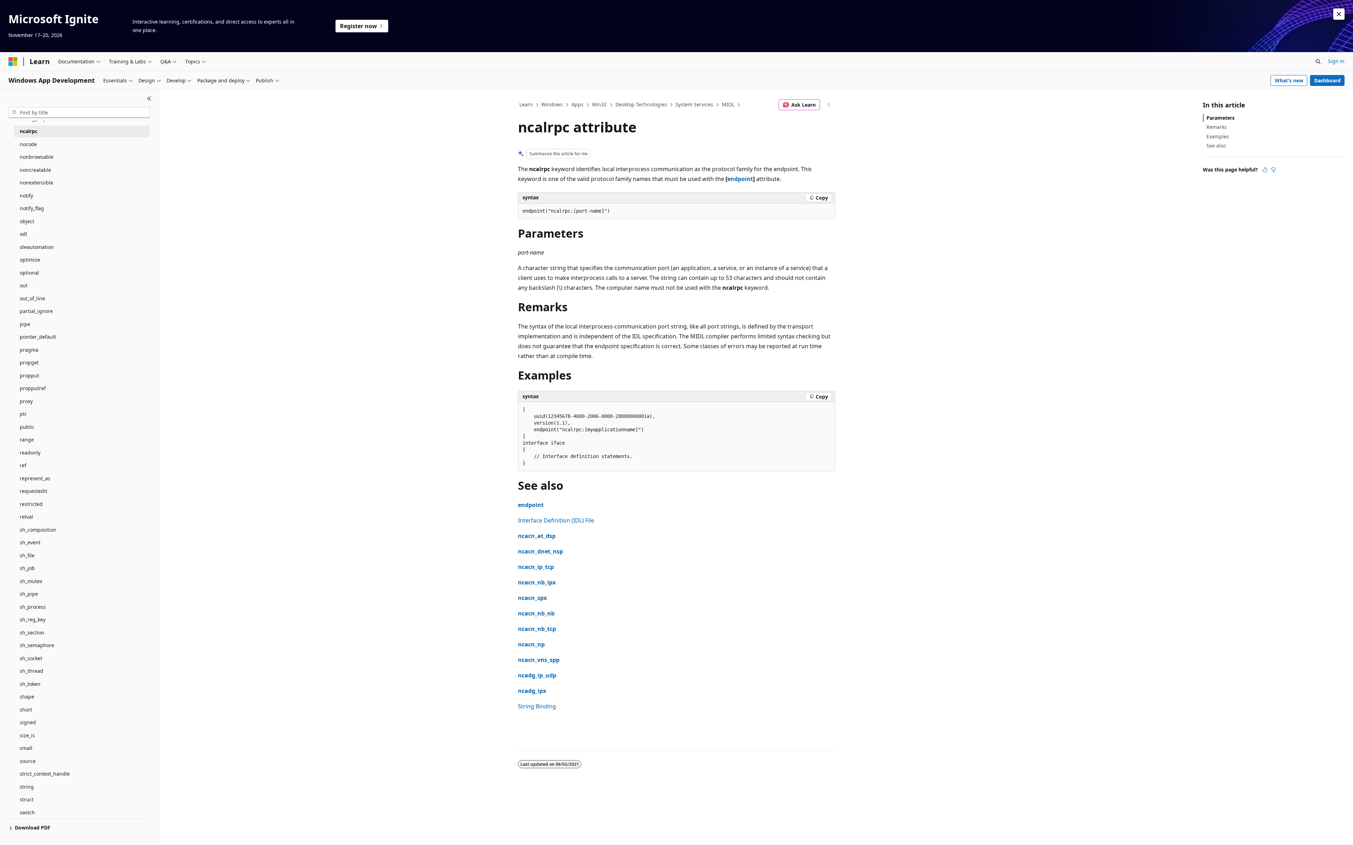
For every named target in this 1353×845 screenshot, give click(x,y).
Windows (552, 104)
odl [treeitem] (23, 234)
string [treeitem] (27, 786)
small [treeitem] (26, 748)
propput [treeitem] (29, 375)
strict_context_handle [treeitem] (45, 773)
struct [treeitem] (26, 799)
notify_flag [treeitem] (32, 208)
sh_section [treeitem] (32, 632)
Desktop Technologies (641, 104)
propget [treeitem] (29, 362)
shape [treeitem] (27, 696)
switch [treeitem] (27, 812)
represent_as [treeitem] (35, 478)
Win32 (599, 104)
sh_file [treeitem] (27, 555)
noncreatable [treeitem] (35, 170)
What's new (1289, 80)
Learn (526, 104)
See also (1216, 145)
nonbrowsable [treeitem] (37, 157)
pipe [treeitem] (25, 324)
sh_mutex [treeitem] (31, 581)
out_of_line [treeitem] (32, 298)
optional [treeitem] (29, 272)
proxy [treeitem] (26, 401)
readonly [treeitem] (30, 452)
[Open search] (1318, 61)
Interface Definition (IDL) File (556, 520)
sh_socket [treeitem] (31, 658)
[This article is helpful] (1265, 169)
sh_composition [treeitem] (38, 529)
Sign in (1336, 61)
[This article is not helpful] (1273, 169)
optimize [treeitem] (30, 259)
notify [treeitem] (26, 195)
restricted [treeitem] (31, 504)
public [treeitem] (27, 427)
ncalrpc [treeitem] (28, 131)
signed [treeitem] (28, 722)
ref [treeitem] (23, 465)
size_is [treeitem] (27, 735)
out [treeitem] (23, 285)
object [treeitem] (27, 221)
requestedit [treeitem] (33, 491)
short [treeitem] (26, 709)
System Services (694, 104)
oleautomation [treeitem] (37, 247)
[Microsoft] (13, 61)
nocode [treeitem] (28, 144)
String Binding (537, 706)
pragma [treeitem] (29, 349)
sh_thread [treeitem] (31, 671)
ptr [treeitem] (23, 414)
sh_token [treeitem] (30, 684)
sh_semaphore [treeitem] (37, 645)
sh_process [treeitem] (33, 606)
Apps (577, 104)
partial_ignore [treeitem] (36, 311)
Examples (1217, 136)
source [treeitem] (28, 761)
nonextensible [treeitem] (36, 182)
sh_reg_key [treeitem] (32, 619)
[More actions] (829, 105)
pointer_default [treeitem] (38, 336)
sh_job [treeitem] (27, 568)
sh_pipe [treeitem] (29, 593)
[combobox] (79, 112)
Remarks (1216, 127)
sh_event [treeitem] (30, 542)
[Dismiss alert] (1339, 14)
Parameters (1220, 117)
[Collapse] (149, 98)
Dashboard (1327, 80)
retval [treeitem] (26, 516)
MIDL (728, 104)
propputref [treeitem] (33, 388)
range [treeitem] (27, 439)
